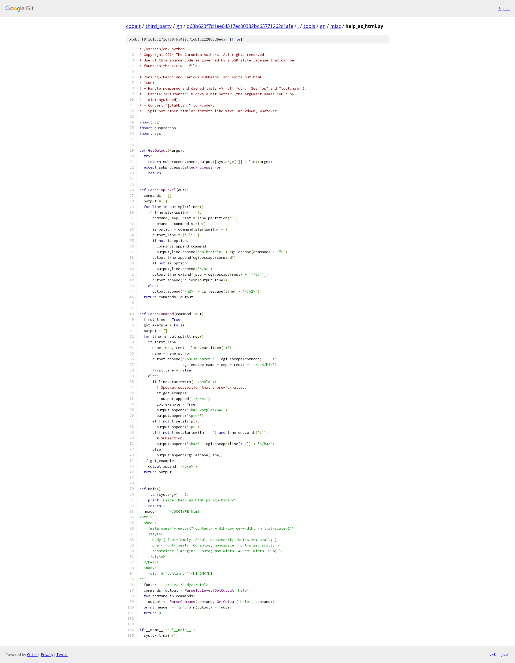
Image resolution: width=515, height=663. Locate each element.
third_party (158, 26)
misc (335, 26)
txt (492, 654)
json (505, 654)
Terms (62, 654)
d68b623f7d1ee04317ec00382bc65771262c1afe (240, 26)
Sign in (504, 8)
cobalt (133, 26)
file (236, 39)
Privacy (47, 654)
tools (309, 26)
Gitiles (32, 654)
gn (179, 26)
